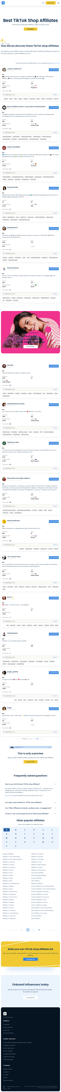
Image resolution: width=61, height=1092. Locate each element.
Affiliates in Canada (8, 865)
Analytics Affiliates (8, 854)
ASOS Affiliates (35, 918)
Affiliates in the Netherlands (11, 883)
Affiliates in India (8, 873)
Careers (5, 1077)
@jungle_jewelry (10, 673)
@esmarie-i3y (10, 367)
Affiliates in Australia (9, 862)
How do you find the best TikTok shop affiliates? (22, 784)
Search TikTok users (8, 1048)
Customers (6, 1072)
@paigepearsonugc (11, 709)
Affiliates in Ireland (36, 867)
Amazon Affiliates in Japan (39, 905)
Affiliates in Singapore (9, 894)
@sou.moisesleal (11, 229)
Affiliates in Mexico (8, 886)
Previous (24, 738)
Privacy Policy (10, 1086)
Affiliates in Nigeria (8, 900)
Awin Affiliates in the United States (41, 908)
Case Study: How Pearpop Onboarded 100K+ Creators (17, 1042)
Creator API (6, 1030)
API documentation (8, 1033)
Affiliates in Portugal (37, 859)
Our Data (5, 1075)
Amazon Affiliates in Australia (40, 891)
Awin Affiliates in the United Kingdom (42, 910)
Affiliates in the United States (11, 856)
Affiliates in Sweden (8, 902)
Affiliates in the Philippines (11, 913)
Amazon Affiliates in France (39, 902)
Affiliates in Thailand (37, 854)
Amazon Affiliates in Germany (40, 897)
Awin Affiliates (35, 881)
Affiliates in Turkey (8, 908)
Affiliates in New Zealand (38, 865)
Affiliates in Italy (7, 881)
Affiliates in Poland (8, 905)
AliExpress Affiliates (37, 883)
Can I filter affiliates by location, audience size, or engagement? (28, 808)
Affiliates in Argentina (9, 918)
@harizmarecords (11, 522)
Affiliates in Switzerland (38, 870)
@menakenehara (11, 405)
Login (43, 2)
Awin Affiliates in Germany (39, 913)
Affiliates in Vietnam (37, 856)
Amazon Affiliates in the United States (42, 886)
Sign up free (8, 795)
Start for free (50, 3)
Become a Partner (8, 1080)
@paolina (9, 189)
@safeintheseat (10, 635)
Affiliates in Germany (9, 867)
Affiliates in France (8, 870)
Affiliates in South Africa (10, 897)
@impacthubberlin (11, 148)
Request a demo (7, 1069)
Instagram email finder (9, 1054)
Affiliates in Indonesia (9, 910)
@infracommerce (11, 269)
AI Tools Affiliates (36, 916)
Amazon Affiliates (36, 878)
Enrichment (6, 1024)
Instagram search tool (9, 1045)
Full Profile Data (54, 69)
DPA (9, 1088)
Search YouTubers (8, 1051)
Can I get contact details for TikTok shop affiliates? (23, 802)
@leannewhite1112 (11, 599)
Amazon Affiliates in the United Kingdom (43, 889)
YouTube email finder (9, 1056)
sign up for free (55, 63)
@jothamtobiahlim (11, 70)
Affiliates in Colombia (9, 916)
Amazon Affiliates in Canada (39, 894)
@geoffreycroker (10, 444)
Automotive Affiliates (37, 873)
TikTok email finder (8, 1059)
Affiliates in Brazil (8, 875)
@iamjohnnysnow (11, 558)
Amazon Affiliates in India (38, 900)
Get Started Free (30, 959)
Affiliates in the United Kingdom (12, 859)
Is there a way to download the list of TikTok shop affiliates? (27, 814)
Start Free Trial (30, 346)
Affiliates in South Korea (10, 891)
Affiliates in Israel (36, 862)
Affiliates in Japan (8, 889)
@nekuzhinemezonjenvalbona (13, 480)
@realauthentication (11, 108)
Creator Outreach (8, 1027)
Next (37, 738)
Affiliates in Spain (8, 878)
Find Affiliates (30, 29)
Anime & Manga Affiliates (38, 875)
